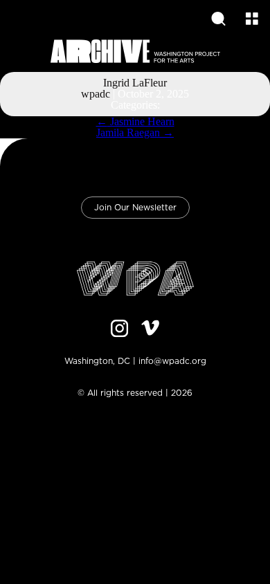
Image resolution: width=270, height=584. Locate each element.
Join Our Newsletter (135, 207)
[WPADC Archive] (135, 52)
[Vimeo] (150, 330)
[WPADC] (135, 280)
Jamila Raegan (135, 132)
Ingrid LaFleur (135, 83)
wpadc (95, 94)
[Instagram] (120, 330)
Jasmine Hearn (135, 121)
